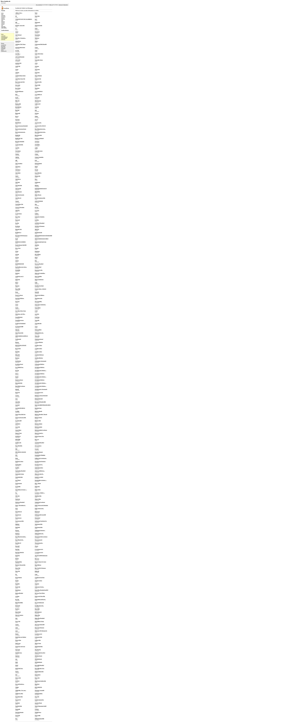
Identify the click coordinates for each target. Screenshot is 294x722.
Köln (2, 20)
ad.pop (2, 49)
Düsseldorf (3, 16)
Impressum (61, 4)
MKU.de (51, 4)
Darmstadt (3, 15)
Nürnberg (3, 22)
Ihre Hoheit (3, 46)
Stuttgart (2, 24)
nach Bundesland (4, 37)
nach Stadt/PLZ (4, 38)
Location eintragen (5, 30)
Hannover (3, 19)
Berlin (2, 13)
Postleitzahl (3, 48)
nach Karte (3, 39)
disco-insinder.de (39, 4)
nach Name (3, 35)
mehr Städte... (4, 27)
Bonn (2, 14)
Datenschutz (65, 4)
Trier (2, 25)
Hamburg (3, 18)
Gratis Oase (3, 47)
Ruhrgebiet (3, 26)
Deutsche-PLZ (3, 51)
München (3, 21)
